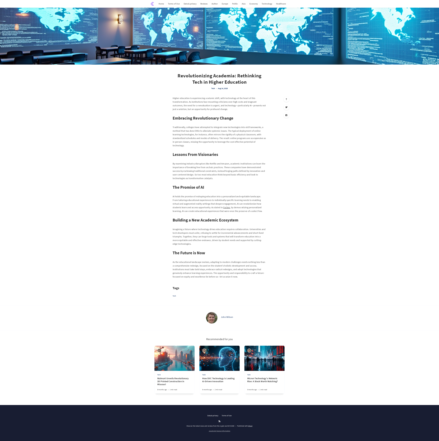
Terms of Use (174, 3)
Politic (235, 3)
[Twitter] (286, 107)
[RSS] (219, 421)
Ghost (250, 426)
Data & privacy (190, 3)
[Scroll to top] (286, 99)
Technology (267, 3)
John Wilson (227, 317)
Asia (243, 3)
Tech (213, 88)
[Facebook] (286, 115)
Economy (253, 3)
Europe (225, 3)
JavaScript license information (219, 431)
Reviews (204, 3)
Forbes (226, 207)
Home (161, 3)
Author (215, 3)
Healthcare (281, 3)
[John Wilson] (211, 318)
